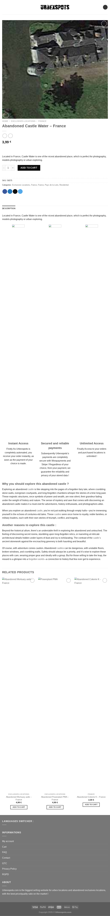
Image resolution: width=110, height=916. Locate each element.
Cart (4, 847)
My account (8, 841)
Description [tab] (8, 208)
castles (57, 514)
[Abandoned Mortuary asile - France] (19, 684)
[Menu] (4, 7)
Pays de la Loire (51, 185)
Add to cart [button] (19, 807)
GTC (4, 863)
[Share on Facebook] (4, 191)
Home (5, 121)
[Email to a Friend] (15, 191)
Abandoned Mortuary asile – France (19, 798)
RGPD (5, 874)
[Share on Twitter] (10, 191)
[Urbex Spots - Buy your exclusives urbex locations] (55, 7)
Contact (6, 858)
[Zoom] (6, 115)
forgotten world (36, 559)
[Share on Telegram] (20, 191)
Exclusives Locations (23, 121)
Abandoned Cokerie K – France (91, 797)
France (42, 121)
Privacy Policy (9, 869)
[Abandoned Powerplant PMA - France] (55, 684)
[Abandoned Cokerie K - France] (91, 684)
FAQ (4, 852)
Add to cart (28, 168)
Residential (64, 185)
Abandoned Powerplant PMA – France (55, 798)
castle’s (97, 538)
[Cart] (105, 7)
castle (31, 489)
